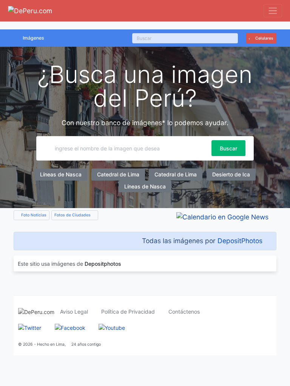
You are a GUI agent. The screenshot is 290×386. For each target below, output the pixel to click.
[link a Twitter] (29, 327)
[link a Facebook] (70, 327)
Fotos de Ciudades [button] (73, 215)
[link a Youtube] (112, 327)
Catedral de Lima (118, 174)
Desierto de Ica (231, 174)
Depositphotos (103, 263)
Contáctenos (184, 311)
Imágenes (33, 38)
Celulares (263, 38)
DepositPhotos (240, 241)
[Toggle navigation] (273, 10)
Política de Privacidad (128, 311)
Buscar (228, 148)
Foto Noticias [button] (33, 215)
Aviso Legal (74, 311)
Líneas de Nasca (61, 174)
